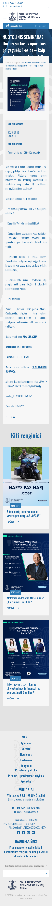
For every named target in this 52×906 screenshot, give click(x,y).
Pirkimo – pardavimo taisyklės (26, 776)
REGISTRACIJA (30, 336)
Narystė (26, 749)
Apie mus (26, 743)
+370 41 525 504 (16, 2)
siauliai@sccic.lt (16, 6)
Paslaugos (26, 760)
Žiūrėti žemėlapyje (32, 152)
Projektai (26, 781)
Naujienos (26, 754)
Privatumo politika (26, 770)
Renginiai (26, 765)
